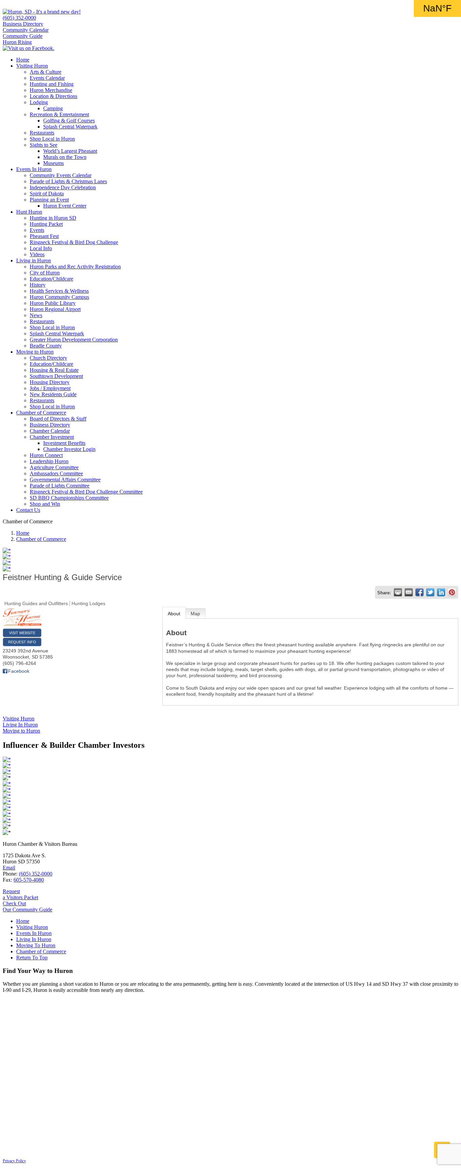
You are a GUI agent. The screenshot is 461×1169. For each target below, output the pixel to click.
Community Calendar (26, 30)
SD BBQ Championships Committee (69, 498)
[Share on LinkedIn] (441, 592)
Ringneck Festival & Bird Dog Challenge (74, 242)
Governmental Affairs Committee (65, 479)
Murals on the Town (64, 157)
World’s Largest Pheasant (70, 151)
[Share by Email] (409, 592)
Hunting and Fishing (52, 84)
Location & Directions (53, 96)
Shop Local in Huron (52, 139)
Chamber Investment (52, 437)
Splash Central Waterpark (70, 126)
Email (9, 867)
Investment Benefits (64, 443)
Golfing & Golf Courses (69, 120)
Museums (53, 163)
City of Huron (45, 273)
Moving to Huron (35, 352)
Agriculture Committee (54, 467)
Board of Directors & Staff (58, 419)
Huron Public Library (53, 303)
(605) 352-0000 (19, 18)
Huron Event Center (64, 206)
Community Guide (23, 36)
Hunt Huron (29, 212)
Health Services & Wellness (59, 291)
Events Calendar (47, 78)
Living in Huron (33, 260)
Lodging (39, 102)
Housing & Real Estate (54, 370)
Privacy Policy (14, 1161)
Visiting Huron (32, 66)
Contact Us (28, 510)
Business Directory (23, 24)
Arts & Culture (45, 72)
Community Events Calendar (60, 175)
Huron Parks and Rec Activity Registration (75, 266)
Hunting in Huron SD (53, 218)
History (38, 285)
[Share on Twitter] (430, 592)
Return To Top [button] (32, 957)
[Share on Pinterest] (452, 592)
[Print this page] (398, 592)
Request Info (22, 642)
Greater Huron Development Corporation (74, 339)
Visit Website (22, 633)
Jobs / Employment (50, 388)
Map (195, 613)
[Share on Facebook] (419, 592)
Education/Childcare (51, 279)
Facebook (18, 671)
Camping (53, 108)
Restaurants (42, 133)
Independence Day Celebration (63, 187)
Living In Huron (33, 939)
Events (37, 230)
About (174, 613)
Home (22, 60)
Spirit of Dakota (47, 193)
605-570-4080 (28, 880)
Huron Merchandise (51, 90)
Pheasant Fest (44, 236)
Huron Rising (17, 42)
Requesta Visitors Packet (20, 894)
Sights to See (43, 145)
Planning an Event (49, 199)
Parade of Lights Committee (59, 485)
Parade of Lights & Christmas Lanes (68, 181)
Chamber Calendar (50, 431)
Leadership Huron (49, 461)
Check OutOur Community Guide (27, 906)
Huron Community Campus (59, 297)
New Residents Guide (53, 394)
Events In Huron (34, 169)
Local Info (41, 248)
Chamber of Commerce (41, 412)
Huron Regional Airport (55, 309)
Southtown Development (56, 376)
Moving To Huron (35, 945)
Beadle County (46, 346)
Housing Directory (50, 382)
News (36, 315)
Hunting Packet (46, 224)
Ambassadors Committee (56, 473)
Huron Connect (46, 455)
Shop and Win (45, 504)
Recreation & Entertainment (59, 114)
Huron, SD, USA (437, 8)
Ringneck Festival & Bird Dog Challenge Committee (86, 492)
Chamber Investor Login (69, 449)
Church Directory (48, 358)
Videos (37, 254)
